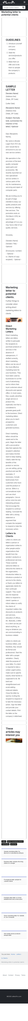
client (4, 841)
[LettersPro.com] (9, 2)
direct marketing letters (15, 841)
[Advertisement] (14, 27)
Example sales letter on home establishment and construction (13, 898)
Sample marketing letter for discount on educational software (13, 852)
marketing (5, 844)
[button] (24, 2)
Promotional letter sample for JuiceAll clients (12, 880)
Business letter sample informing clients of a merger (13, 862)
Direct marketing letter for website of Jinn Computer (14, 916)
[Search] (23, 7)
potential (13, 844)
